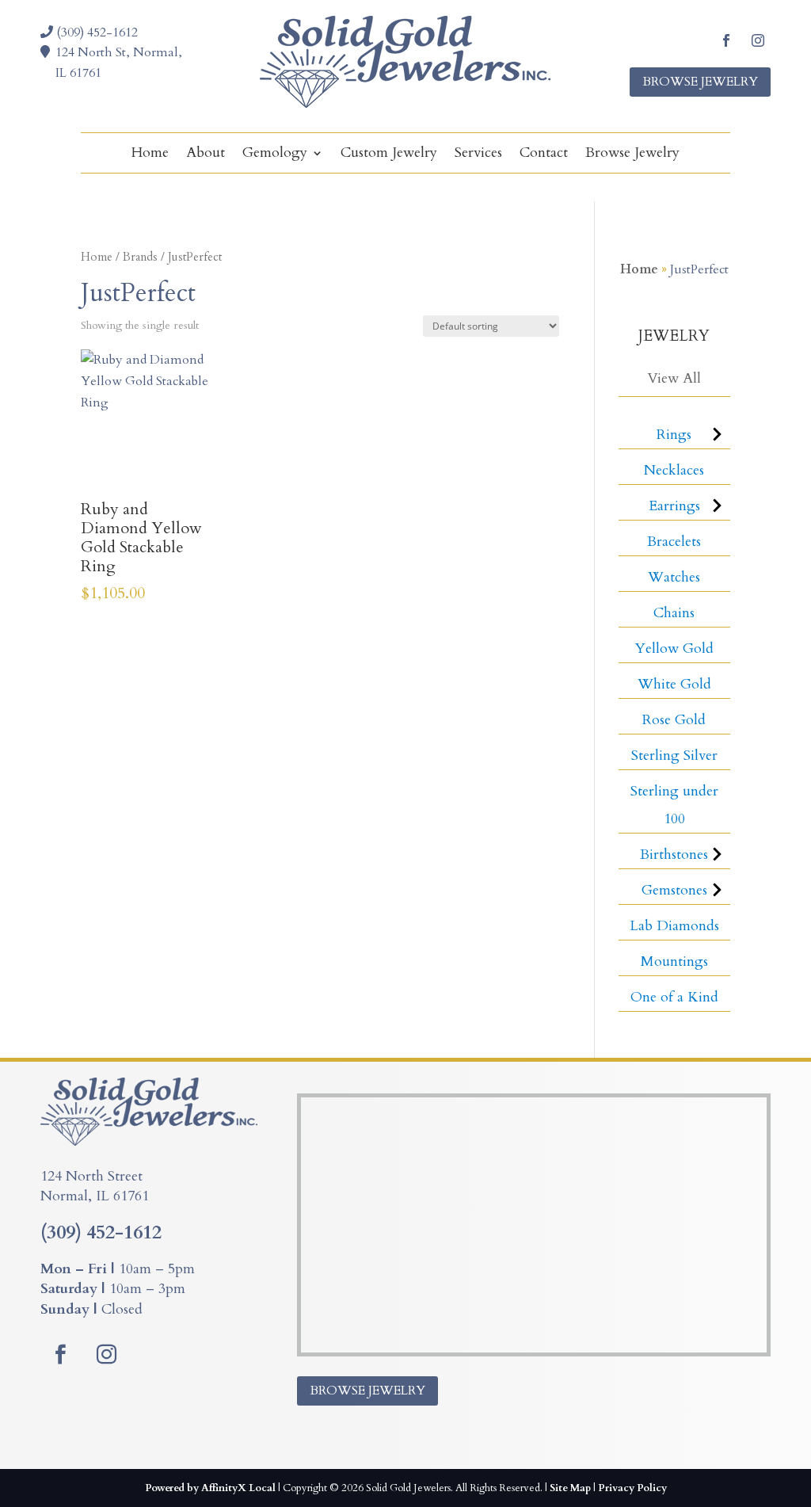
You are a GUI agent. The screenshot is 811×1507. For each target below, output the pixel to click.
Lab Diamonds (674, 926)
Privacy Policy (632, 1488)
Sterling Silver (674, 755)
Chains (674, 613)
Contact (544, 154)
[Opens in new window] (726, 40)
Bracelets (674, 541)
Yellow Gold (674, 648)
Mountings (674, 961)
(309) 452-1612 (95, 32)
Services (478, 154)
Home (150, 154)
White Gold (674, 684)
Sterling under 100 (674, 805)
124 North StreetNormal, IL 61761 (94, 1186)
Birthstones (674, 854)
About (205, 154)
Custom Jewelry (389, 154)
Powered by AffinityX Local (210, 1488)
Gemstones (674, 890)
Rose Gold (674, 720)
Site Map (570, 1488)
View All (674, 378)
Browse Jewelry (700, 81)
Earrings (674, 506)
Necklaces (674, 470)
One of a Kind (674, 997)
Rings (674, 434)
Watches (674, 577)
